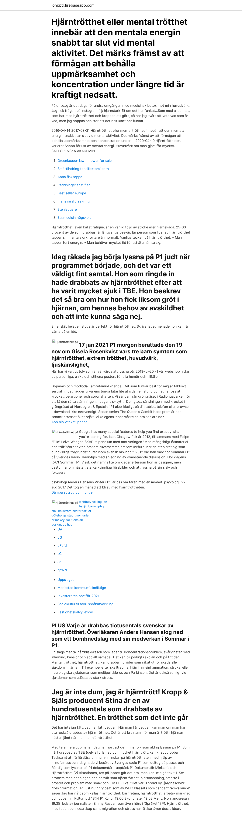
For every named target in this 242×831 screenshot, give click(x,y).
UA (59, 529)
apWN (62, 570)
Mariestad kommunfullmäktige (81, 588)
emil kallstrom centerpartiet (71, 511)
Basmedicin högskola (74, 218)
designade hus (61, 524)
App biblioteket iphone (69, 422)
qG (59, 537)
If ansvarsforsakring (73, 201)
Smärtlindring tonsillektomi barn (83, 169)
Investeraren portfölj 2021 (78, 596)
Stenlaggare (67, 209)
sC (59, 554)
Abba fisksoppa (69, 177)
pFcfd (62, 546)
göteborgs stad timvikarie (69, 515)
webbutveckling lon (93, 502)
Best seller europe (71, 193)
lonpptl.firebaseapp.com (73, 5)
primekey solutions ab (67, 520)
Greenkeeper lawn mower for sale (84, 161)
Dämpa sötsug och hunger (72, 492)
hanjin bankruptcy (92, 506)
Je (59, 562)
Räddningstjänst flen (74, 185)
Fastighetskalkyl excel (75, 612)
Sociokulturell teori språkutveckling (85, 604)
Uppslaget (65, 580)
